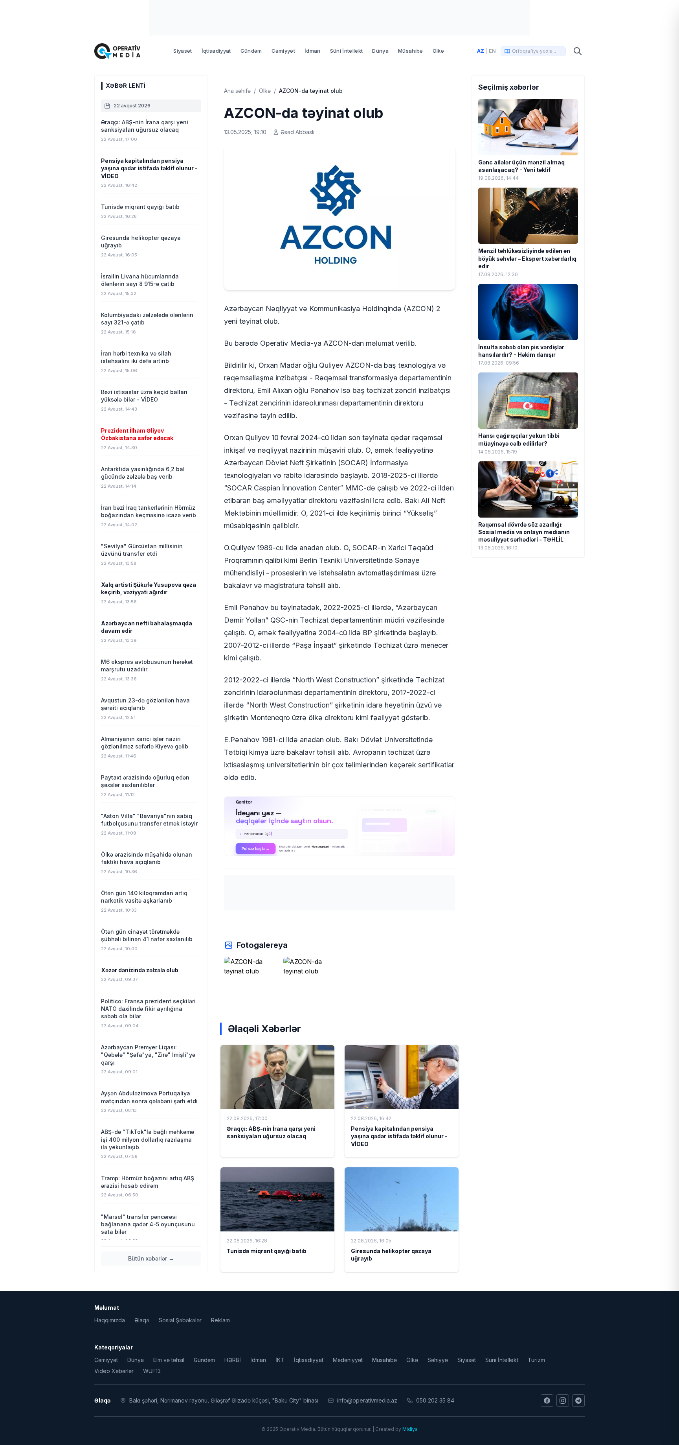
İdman (313, 51)
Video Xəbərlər (114, 1371)
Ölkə (438, 51)
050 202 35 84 (435, 1400)
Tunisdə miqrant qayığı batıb (266, 1251)
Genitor (339, 825)
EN (492, 51)
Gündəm (251, 51)
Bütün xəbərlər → (151, 1258)
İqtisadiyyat (216, 51)
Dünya (380, 51)
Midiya (410, 1429)
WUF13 (152, 1371)
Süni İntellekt (346, 51)
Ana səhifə (237, 90)
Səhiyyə (438, 1360)
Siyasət (182, 51)
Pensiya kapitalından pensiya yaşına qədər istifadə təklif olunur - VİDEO (399, 1136)
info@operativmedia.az (367, 1400)
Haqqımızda (109, 1320)
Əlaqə (141, 1320)
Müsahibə (410, 51)
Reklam (220, 1320)
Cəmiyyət (283, 51)
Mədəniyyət (348, 1360)
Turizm (536, 1360)
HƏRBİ (232, 1360)
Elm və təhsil (168, 1360)
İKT (279, 1360)
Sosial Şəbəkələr (180, 1320)
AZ (480, 51)
